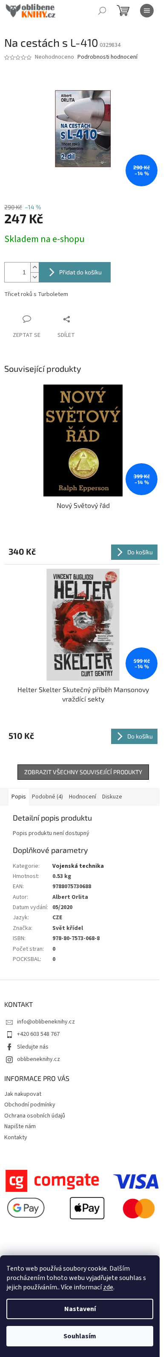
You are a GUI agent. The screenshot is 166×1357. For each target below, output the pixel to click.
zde (108, 1287)
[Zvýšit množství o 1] (34, 267)
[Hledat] (102, 10)
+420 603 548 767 (38, 1034)
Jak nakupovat (22, 1094)
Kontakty (15, 1137)
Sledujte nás (33, 1047)
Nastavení (80, 1309)
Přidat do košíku (80, 272)
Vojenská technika (78, 866)
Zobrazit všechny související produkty (83, 771)
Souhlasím (79, 1336)
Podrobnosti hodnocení (107, 57)
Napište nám (20, 1126)
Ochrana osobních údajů (34, 1116)
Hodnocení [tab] (82, 797)
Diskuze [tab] (112, 797)
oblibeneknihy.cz (38, 1059)
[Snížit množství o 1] (34, 277)
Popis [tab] (18, 797)
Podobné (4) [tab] (47, 797)
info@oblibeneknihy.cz (46, 1022)
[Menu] (146, 10)
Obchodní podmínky (29, 1104)
